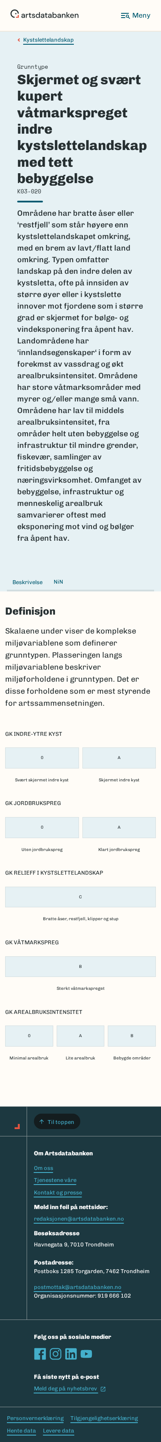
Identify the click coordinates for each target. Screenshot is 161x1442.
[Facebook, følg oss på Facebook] (40, 1354)
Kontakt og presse (58, 1192)
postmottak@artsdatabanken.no (78, 1287)
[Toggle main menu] (135, 15)
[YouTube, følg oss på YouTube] (86, 1354)
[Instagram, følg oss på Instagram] (55, 1354)
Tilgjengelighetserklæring (104, 1418)
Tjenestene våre (55, 1180)
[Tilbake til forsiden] (44, 15)
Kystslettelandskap (48, 40)
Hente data (21, 1430)
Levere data (58, 1430)
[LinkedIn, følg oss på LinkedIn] (71, 1354)
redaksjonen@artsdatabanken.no (79, 1218)
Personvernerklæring (35, 1418)
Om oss (43, 1168)
